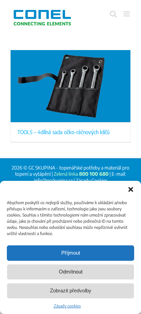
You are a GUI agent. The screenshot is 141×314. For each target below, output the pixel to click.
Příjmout (70, 253)
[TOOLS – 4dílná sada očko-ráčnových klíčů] (70, 86)
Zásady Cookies (91, 180)
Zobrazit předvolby (70, 290)
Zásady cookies (67, 306)
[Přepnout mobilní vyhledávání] (113, 14)
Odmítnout (70, 272)
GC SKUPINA (41, 168)
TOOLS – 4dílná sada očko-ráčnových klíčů (63, 132)
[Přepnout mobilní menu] (127, 14)
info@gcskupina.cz (53, 180)
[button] (130, 189)
